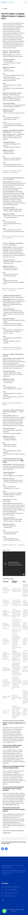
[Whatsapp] (6, 848)
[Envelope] (2, 848)
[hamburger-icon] (25, 2)
